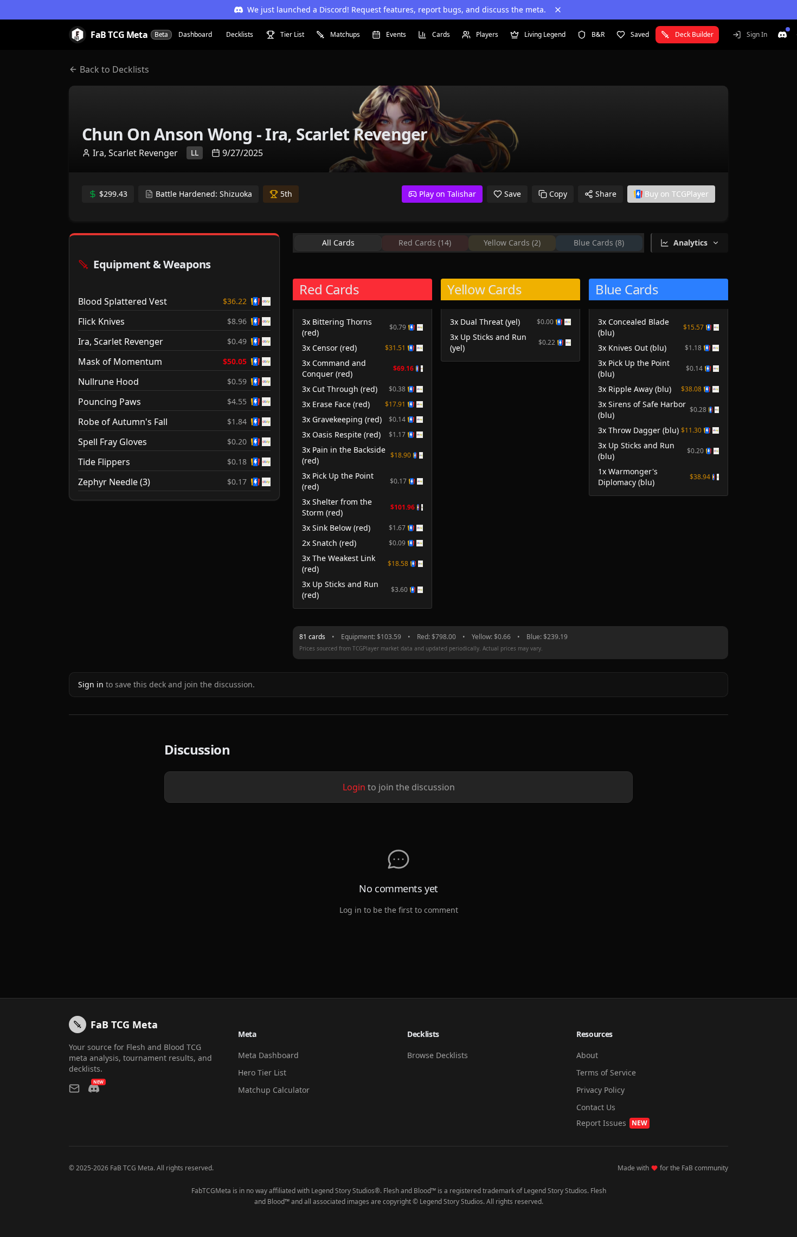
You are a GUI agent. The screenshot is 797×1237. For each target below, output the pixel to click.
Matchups (345, 34)
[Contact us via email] (74, 1088)
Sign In (757, 34)
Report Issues (611, 1123)
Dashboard (195, 34)
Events (396, 34)
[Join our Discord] (782, 34)
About (587, 1055)
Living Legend (544, 34)
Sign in (91, 684)
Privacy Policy (600, 1090)
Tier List (292, 34)
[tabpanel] (510, 441)
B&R (598, 34)
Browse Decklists (437, 1055)
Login (354, 787)
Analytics (690, 242)
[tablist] (468, 243)
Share (605, 194)
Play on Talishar (447, 194)
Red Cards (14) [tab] (424, 242)
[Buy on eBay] (266, 301)
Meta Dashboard (268, 1055)
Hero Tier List (262, 1072)
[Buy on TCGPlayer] (255, 301)
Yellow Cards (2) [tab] (512, 242)
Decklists (239, 34)
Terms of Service (606, 1072)
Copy (558, 194)
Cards (441, 34)
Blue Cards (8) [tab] (599, 242)
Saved (640, 34)
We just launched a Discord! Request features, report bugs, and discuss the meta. (396, 9)
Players (487, 34)
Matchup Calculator (274, 1090)
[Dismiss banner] (557, 9)
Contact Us (595, 1107)
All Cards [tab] (338, 242)
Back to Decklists (114, 69)
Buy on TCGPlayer (677, 194)
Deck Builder (694, 34)
